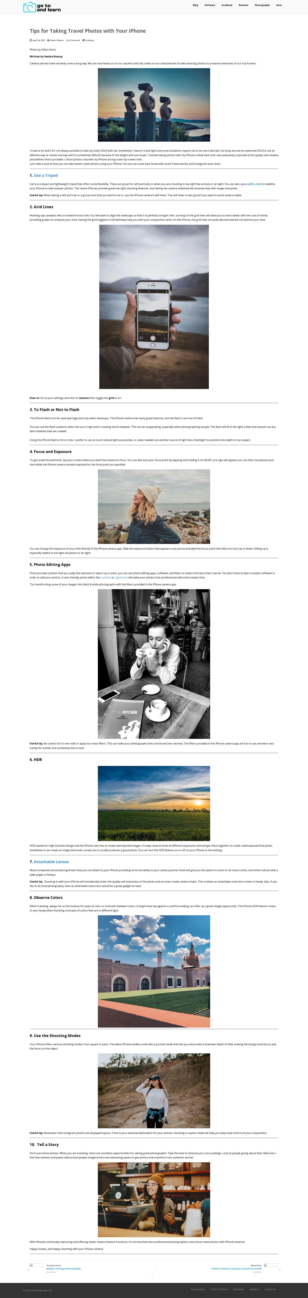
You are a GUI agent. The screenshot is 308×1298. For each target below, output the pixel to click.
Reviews (243, 5)
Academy (227, 5)
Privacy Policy (198, 1289)
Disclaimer (238, 1289)
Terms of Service (219, 1289)
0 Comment (74, 40)
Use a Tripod (46, 175)
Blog (195, 5)
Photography (262, 5)
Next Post (236, 1267)
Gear (279, 5)
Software (210, 5)
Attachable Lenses (51, 861)
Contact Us (270, 1289)
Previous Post (64, 1267)
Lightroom (121, 577)
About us (254, 1289)
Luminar (106, 577)
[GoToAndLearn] (42, 13)
